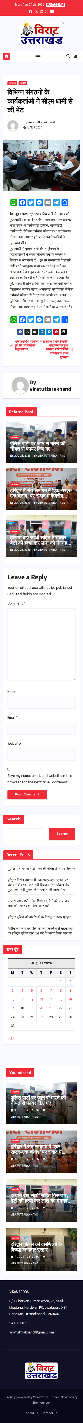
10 (12, 999)
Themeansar (41, 1402)
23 (70, 1008)
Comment (16, 603)
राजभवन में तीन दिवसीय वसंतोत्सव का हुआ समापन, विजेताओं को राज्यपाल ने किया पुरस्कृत (55, 349)
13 (41, 999)
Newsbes (67, 1397)
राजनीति (23, 83)
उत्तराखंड (12, 83)
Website (14, 744)
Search (14, 819)
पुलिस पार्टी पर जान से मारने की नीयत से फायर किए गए (37, 446)
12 (31, 999)
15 (60, 999)
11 (22, 999)
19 (32, 1008)
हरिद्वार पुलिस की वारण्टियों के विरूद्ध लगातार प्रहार (39, 917)
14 (51, 999)
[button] (68, 56)
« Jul (11, 1039)
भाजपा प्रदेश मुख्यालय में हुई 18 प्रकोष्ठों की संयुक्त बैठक (28, 345)
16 (70, 999)
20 (41, 1008)
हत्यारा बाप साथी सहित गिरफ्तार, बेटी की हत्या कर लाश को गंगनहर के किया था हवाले (39, 542)
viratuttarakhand (41, 122)
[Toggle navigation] (38, 57)
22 (60, 1008)
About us (32, 1413)
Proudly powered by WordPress (27, 1397)
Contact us (49, 1413)
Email (12, 718)
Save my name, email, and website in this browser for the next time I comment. (39, 779)
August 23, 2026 (27, 1110)
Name (13, 692)
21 (51, 1008)
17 (12, 1008)
